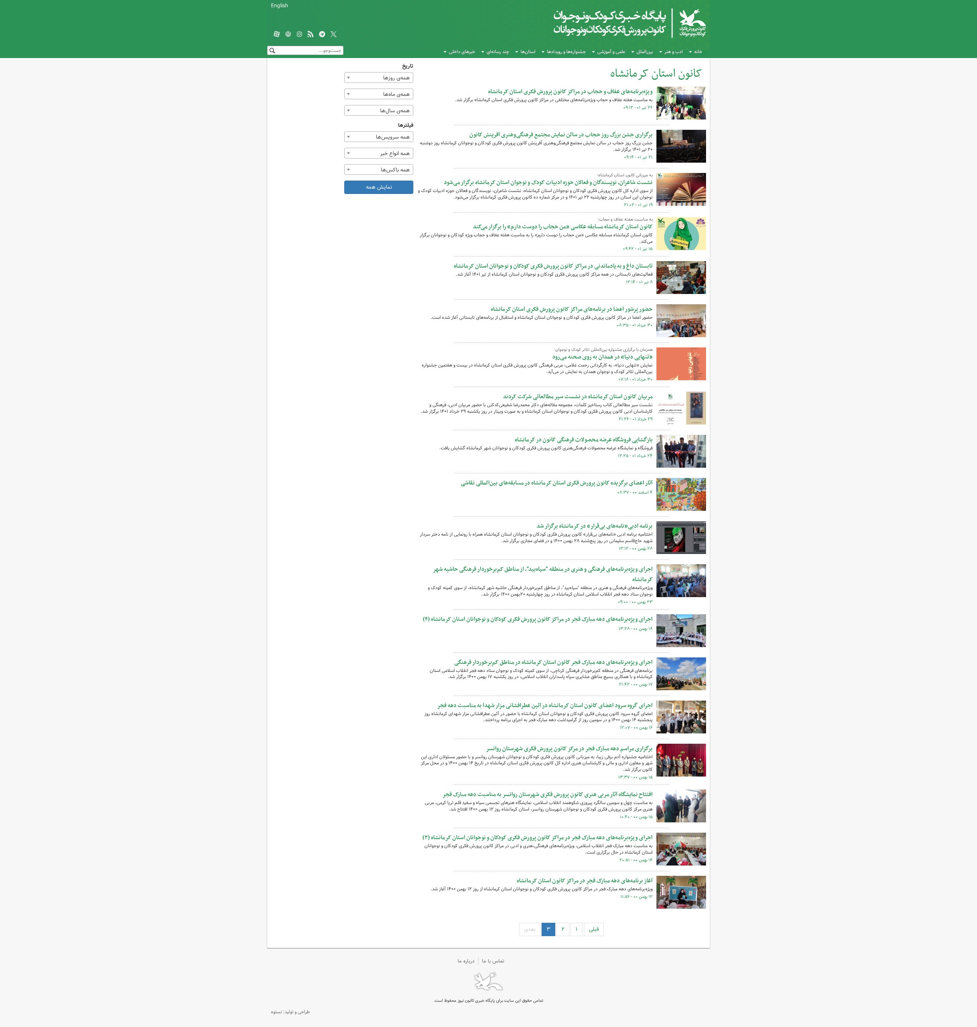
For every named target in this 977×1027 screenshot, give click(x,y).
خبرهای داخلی (462, 51)
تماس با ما (493, 961)
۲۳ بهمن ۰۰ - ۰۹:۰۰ (635, 602)
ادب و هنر (673, 51)
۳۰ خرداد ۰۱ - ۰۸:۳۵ (635, 325)
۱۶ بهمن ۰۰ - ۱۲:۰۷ (636, 727)
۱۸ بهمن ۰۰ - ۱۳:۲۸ (636, 628)
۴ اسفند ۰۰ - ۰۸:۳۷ (635, 492)
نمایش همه (379, 187)
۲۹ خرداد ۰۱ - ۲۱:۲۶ (636, 419)
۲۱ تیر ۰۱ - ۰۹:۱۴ (638, 157)
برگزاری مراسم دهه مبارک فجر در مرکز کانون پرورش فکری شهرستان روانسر (569, 749)
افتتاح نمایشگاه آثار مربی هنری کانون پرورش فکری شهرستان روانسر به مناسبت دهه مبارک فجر (547, 794)
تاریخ (407, 66)
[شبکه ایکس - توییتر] (334, 34)
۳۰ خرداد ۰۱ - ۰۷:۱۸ (635, 379)
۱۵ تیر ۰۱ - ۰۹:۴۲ (638, 248)
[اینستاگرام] (300, 34)
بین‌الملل (645, 51)
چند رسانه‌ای (498, 51)
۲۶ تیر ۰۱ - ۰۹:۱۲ (638, 107)
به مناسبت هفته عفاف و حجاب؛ (625, 219)
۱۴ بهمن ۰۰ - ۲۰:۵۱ (636, 860)
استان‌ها (528, 51)
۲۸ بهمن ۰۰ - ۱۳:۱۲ (636, 548)
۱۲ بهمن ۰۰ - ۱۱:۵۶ (637, 896)
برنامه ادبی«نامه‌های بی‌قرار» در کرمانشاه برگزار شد (595, 526)
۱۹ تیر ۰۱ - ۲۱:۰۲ (638, 205)
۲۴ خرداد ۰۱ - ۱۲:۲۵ (635, 455)
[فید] (311, 34)
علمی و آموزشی (611, 51)
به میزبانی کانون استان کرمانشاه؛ (625, 175)
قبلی (594, 929)
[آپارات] (277, 34)
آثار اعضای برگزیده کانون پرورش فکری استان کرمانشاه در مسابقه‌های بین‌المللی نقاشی (557, 483)
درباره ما (466, 961)
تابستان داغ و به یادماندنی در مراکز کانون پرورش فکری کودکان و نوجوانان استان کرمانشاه (553, 266)
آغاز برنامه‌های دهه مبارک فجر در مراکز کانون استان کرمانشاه (585, 881)
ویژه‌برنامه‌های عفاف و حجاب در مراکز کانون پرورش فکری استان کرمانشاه (570, 92)
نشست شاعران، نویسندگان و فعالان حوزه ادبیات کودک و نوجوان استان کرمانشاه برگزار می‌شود (548, 182)
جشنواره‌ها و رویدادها (566, 51)
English (279, 6)
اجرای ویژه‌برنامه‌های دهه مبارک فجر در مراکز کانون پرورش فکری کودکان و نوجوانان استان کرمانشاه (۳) (537, 838)
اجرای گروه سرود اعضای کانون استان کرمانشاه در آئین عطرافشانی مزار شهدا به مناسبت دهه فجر (545, 706)
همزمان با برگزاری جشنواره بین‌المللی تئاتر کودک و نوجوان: (603, 349)
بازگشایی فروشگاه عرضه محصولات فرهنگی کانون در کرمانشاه (584, 440)
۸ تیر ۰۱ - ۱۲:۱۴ (639, 282)
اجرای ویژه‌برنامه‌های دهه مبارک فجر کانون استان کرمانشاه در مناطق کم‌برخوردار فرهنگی (553, 662)
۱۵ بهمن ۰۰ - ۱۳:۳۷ (635, 777)
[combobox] (379, 77)
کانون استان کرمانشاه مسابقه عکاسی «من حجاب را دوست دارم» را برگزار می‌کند (563, 227)
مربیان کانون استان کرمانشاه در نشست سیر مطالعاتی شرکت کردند (578, 397)
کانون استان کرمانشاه (656, 74)
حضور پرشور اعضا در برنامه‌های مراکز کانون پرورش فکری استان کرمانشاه (572, 309)
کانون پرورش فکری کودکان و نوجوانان (616, 23)
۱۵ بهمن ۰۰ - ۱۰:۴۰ (636, 817)
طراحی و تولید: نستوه (290, 1012)
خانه (698, 51)
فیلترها (405, 125)
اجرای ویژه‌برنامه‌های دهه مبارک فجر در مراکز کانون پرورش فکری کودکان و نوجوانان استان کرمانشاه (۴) (538, 619)
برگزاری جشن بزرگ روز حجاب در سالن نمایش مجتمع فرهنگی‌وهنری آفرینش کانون (561, 135)
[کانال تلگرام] (322, 34)
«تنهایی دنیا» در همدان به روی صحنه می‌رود (602, 357)
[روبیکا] (288, 34)
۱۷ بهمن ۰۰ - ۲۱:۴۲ (636, 684)
